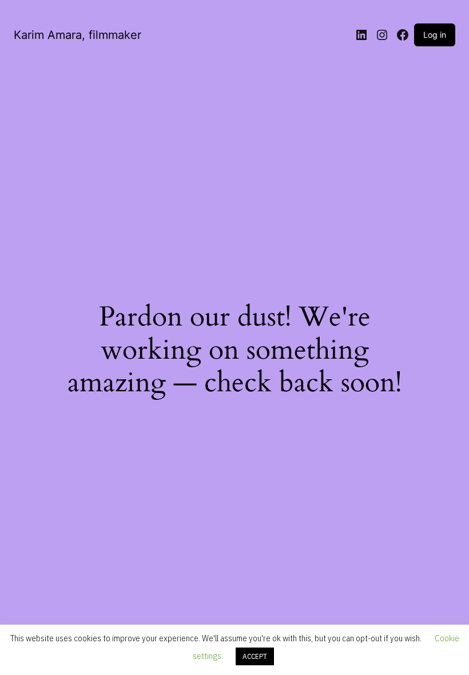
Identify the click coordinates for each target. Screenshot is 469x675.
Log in (434, 34)
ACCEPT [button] (255, 656)
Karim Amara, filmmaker (77, 35)
